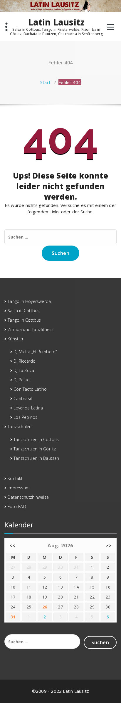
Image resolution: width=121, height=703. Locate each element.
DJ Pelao (22, 380)
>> (108, 545)
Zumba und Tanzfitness (30, 329)
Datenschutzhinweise (28, 497)
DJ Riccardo (25, 361)
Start (45, 82)
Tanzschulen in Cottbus (36, 439)
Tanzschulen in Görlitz (35, 449)
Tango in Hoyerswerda (29, 301)
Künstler (15, 339)
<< (12, 545)
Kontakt (15, 478)
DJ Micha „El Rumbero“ (35, 351)
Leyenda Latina (28, 408)
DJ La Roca (24, 370)
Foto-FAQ (17, 506)
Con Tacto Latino (30, 389)
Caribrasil (23, 398)
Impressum (19, 488)
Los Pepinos (25, 417)
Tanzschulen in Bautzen (36, 458)
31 (13, 617)
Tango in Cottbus (24, 320)
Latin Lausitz (56, 22)
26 (44, 607)
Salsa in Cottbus (23, 310)
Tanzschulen (19, 426)
